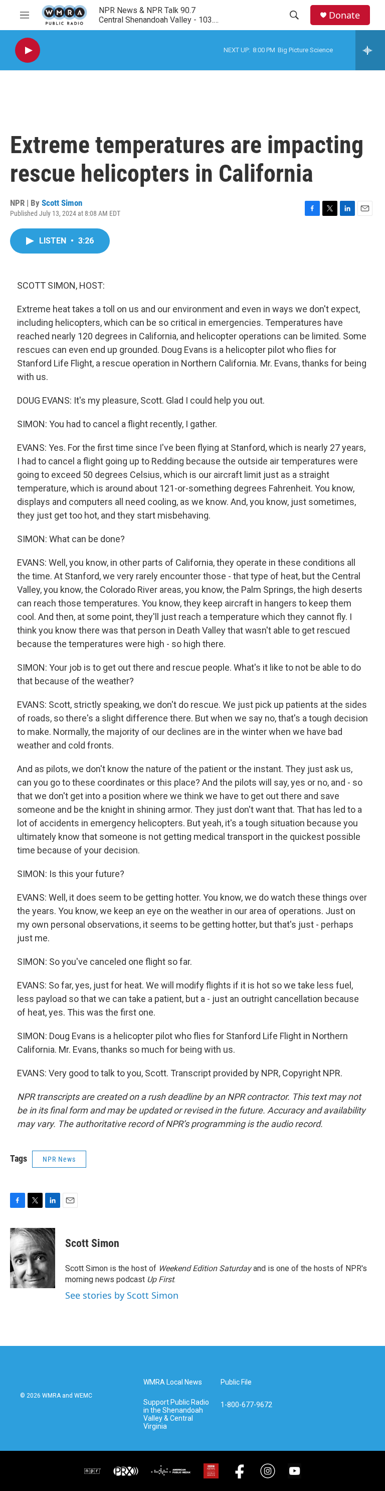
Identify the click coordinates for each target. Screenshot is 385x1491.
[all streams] (370, 50)
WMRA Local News (172, 1382)
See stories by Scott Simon (121, 1295)
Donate (344, 15)
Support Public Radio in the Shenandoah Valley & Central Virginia (176, 1414)
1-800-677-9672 (246, 1405)
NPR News (59, 1159)
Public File (236, 1382)
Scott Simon (62, 203)
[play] (28, 50)
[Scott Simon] (32, 1258)
